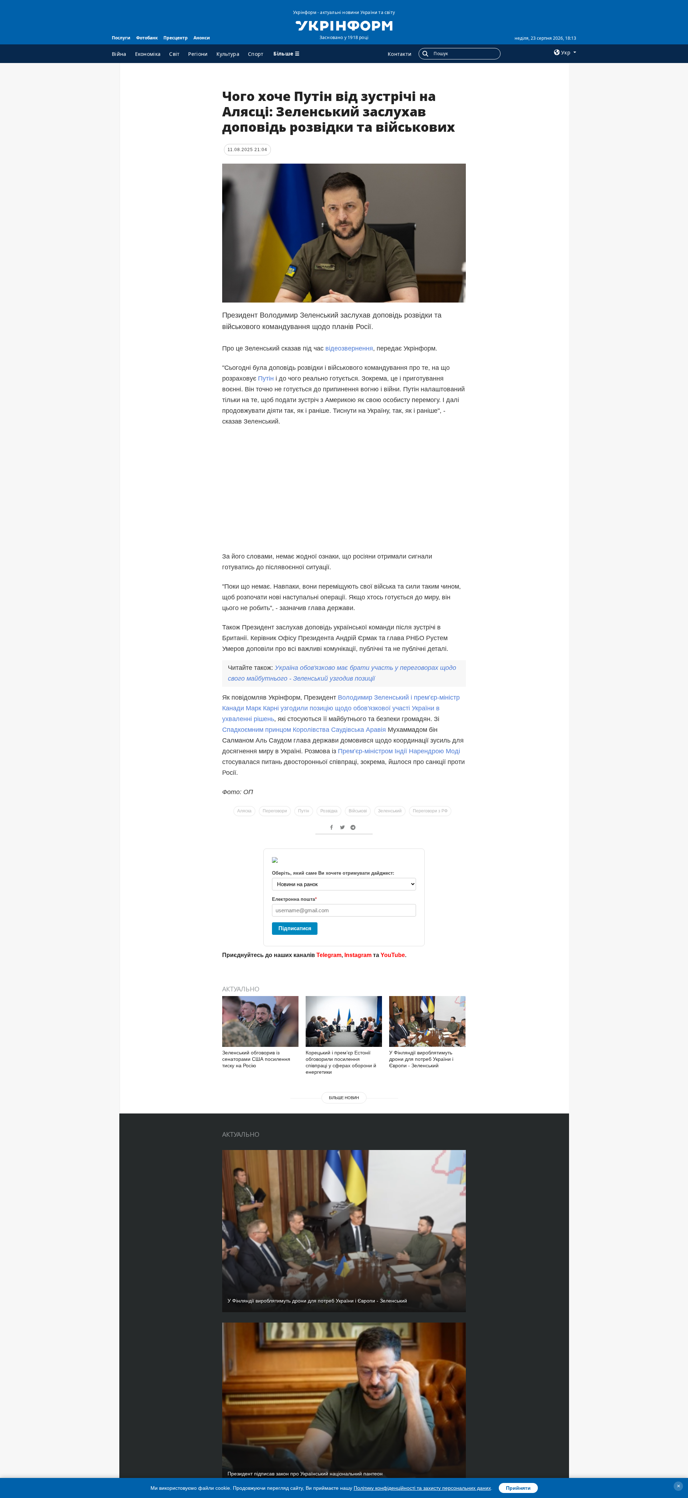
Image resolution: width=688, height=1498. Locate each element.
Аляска (244, 810)
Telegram (328, 955)
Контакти (399, 53)
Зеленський (390, 810)
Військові (358, 810)
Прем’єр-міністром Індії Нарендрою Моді (399, 751)
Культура (227, 53)
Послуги (121, 38)
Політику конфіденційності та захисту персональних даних (422, 1488)
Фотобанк (147, 38)
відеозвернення (349, 348)
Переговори (275, 810)
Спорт (256, 53)
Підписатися (294, 928)
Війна (119, 53)
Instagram (358, 955)
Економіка (148, 53)
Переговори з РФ (430, 810)
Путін (266, 378)
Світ (174, 53)
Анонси (202, 38)
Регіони (197, 53)
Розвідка (329, 810)
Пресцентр (175, 38)
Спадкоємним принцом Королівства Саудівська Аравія (304, 729)
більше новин (344, 1098)
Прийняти (518, 1488)
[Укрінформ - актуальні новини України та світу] (344, 25)
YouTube (393, 955)
